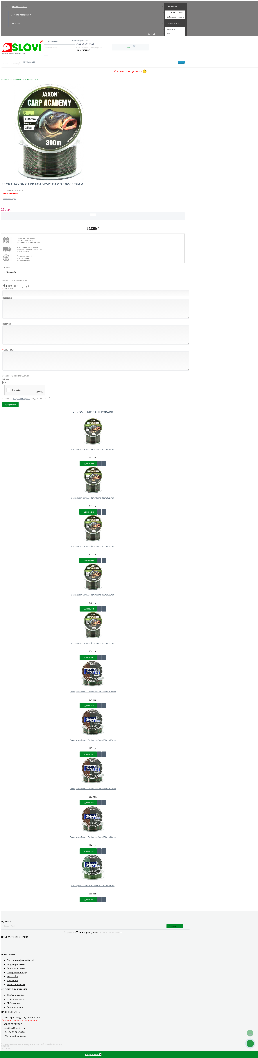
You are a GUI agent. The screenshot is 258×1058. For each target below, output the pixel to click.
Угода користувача (16, 964)
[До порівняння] (103, 463)
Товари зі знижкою (16, 984)
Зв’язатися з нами (16, 968)
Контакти (15, 23)
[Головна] (2, 76)
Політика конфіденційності (20, 960)
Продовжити (10, 404)
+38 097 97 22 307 (83, 50)
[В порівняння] (3, 223)
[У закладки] (99, 463)
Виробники (12, 980)
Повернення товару (17, 972)
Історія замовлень (16, 999)
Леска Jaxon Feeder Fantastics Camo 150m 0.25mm (93, 740)
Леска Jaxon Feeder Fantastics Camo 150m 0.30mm (93, 691)
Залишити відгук (9, 199)
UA (154, 34)
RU (149, 34)
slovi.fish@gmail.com (80, 40)
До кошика (89, 463)
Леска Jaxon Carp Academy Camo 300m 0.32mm (92, 594)
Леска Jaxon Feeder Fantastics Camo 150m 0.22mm (93, 788)
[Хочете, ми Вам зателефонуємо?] (250, 1043)
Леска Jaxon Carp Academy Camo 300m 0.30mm (92, 546)
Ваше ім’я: (8, 288)
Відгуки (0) (11, 272)
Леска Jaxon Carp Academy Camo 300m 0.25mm (92, 449)
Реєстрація (171, 29)
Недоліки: (6, 324)
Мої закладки (13, 1003)
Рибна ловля (29, 62)
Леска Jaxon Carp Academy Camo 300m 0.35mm (92, 643)
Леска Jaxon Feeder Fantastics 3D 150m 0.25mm (92, 885)
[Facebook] (2, 941)
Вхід (168, 34)
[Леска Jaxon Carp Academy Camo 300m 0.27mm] (93, 132)
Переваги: (7, 298)
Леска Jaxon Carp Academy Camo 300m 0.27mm (92, 498)
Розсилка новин (15, 1007)
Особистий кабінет (16, 995)
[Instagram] (6, 941)
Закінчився (88, 512)
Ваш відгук (9, 349)
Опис (8, 267)
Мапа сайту (12, 976)
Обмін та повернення (21, 14)
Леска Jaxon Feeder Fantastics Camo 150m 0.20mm (93, 837)
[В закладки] (1, 223)
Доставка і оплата (19, 6)
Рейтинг (5, 379)
